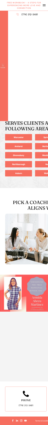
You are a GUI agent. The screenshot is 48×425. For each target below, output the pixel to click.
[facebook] (13, 421)
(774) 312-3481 (29, 14)
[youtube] (25, 421)
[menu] (44, 5)
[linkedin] (17, 421)
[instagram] (21, 421)
